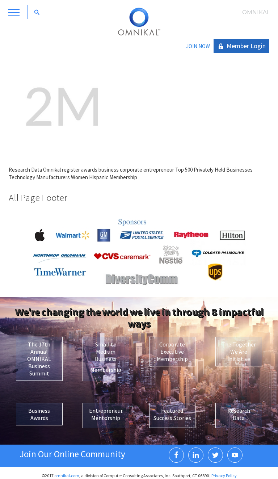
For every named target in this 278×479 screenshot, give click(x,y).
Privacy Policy (224, 475)
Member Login (246, 46)
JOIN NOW (198, 46)
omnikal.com (66, 475)
